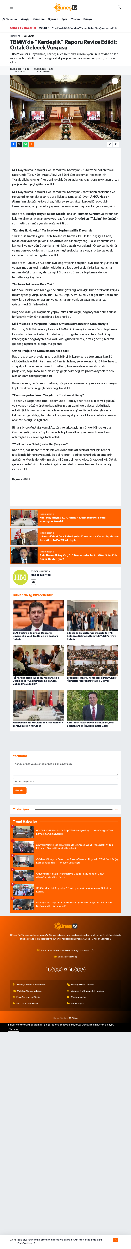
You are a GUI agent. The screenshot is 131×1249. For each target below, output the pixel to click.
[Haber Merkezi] (20, 577)
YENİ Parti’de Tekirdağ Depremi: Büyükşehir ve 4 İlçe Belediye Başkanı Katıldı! (35, 636)
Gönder (19, 790)
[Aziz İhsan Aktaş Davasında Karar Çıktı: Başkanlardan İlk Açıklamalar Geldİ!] (92, 705)
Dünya (87, 19)
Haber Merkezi (41, 574)
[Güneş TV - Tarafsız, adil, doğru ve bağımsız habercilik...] (65, 7)
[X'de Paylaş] (19, 144)
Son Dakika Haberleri (27, 1003)
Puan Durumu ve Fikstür (28, 997)
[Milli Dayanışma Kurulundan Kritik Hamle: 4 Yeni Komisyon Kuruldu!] (38, 705)
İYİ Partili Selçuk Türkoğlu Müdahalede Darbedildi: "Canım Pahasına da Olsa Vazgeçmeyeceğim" (36, 681)
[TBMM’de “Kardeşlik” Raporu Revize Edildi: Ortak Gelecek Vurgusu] (65, 107)
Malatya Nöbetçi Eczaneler (31, 984)
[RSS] (82, 969)
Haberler (15, 36)
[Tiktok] (71, 969)
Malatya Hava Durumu (82, 984)
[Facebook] (48, 969)
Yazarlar (11, 19)
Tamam (13, 1029)
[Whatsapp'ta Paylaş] (25, 144)
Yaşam (75, 19)
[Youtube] (65, 969)
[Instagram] (59, 969)
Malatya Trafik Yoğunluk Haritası (87, 991)
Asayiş (25, 19)
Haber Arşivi (77, 1003)
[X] (54, 969)
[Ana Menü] (11, 7)
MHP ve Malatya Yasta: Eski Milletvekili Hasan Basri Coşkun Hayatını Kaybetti (80, 29)
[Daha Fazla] (31, 144)
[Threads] (77, 969)
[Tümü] (116, 809)
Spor (65, 19)
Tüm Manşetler (78, 997)
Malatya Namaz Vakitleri (29, 991)
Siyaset (53, 19)
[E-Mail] (33, 582)
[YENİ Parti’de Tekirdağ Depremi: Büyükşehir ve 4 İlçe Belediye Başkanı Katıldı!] (38, 615)
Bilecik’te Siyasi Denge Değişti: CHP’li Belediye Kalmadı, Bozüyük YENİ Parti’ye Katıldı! (91, 636)
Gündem (38, 19)
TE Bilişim (73, 1018)
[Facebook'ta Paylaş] (13, 144)
